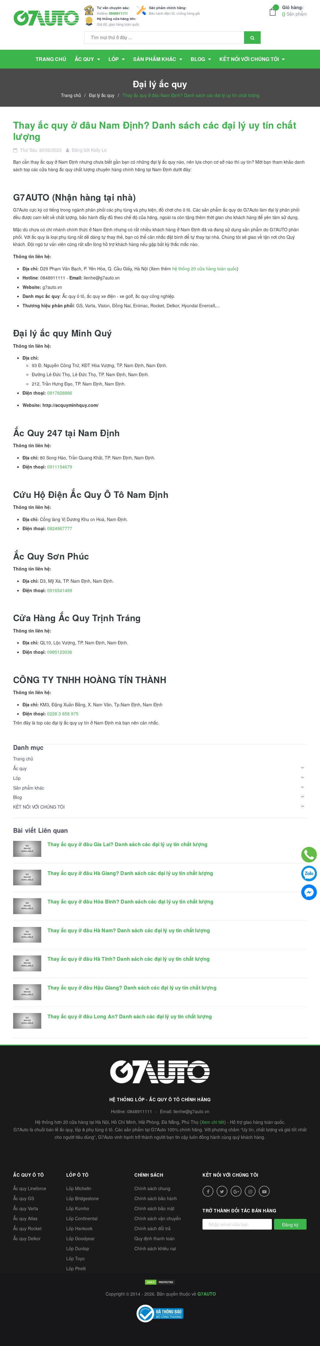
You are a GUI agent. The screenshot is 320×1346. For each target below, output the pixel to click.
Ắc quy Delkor (27, 1238)
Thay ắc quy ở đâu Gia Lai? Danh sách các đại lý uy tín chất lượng (128, 844)
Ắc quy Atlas (25, 1218)
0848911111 (118, 13)
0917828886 (59, 393)
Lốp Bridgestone (82, 1198)
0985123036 (59, 652)
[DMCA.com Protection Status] (160, 1281)
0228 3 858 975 (62, 713)
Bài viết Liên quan (40, 830)
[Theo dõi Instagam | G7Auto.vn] (250, 1191)
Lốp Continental (82, 1218)
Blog (17, 797)
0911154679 (59, 466)
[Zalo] (309, 873)
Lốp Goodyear (80, 1238)
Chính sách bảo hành (155, 1198)
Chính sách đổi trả (152, 1228)
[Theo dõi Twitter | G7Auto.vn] (222, 1191)
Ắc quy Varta (25, 1208)
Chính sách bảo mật (154, 1208)
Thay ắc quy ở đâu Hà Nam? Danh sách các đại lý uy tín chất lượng (129, 930)
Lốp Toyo (75, 1258)
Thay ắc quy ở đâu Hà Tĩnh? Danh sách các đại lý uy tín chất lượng (129, 958)
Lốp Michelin (78, 1188)
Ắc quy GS (23, 1198)
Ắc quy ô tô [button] (28, 1175)
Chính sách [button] (148, 1175)
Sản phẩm (294, 10)
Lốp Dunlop (77, 1248)
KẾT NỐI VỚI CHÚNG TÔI (39, 807)
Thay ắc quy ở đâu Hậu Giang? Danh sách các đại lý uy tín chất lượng (132, 987)
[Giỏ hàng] (274, 12)
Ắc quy (20, 768)
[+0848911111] (309, 854)
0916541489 (59, 590)
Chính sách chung (152, 1188)
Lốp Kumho (77, 1208)
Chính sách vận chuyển (157, 1218)
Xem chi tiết (212, 1122)
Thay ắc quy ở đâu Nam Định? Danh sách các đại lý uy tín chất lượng (154, 130)
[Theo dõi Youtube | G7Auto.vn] (264, 1191)
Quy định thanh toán (154, 1238)
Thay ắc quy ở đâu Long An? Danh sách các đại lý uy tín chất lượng (130, 1016)
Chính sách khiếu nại (155, 1248)
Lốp (17, 778)
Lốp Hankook (79, 1228)
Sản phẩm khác (28, 788)
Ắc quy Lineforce (29, 1188)
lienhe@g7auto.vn (191, 1111)
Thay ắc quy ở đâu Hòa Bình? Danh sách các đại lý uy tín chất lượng (131, 901)
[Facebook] (309, 892)
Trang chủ (23, 758)
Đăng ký (290, 1224)
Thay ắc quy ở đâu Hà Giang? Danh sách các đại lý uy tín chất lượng (130, 873)
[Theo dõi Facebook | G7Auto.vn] (207, 1191)
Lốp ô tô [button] (77, 1175)
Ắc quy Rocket (27, 1228)
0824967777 (59, 528)
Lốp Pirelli (76, 1268)
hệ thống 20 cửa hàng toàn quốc (204, 268)
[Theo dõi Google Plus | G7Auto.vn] (236, 1191)
